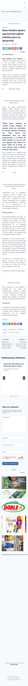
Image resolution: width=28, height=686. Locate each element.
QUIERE (5, 332)
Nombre (6, 438)
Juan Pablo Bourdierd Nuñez (11, 368)
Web (4, 452)
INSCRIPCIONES (14, 664)
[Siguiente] (24, 378)
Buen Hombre (11, 329)
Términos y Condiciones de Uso (14, 679)
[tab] (12, 396)
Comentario (7, 417)
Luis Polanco (7, 44)
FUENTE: (4, 319)
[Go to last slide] (4, 378)
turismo (17, 332)
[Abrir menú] (25, 3)
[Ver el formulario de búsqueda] (25, 7)
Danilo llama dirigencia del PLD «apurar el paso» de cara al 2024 (7, 344)
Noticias (4, 27)
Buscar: (14, 469)
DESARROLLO (20, 329)
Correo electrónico (9, 445)
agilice (5, 329)
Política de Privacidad (13, 678)
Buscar (22, 472)
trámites (11, 332)
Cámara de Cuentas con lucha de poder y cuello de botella (21, 344)
